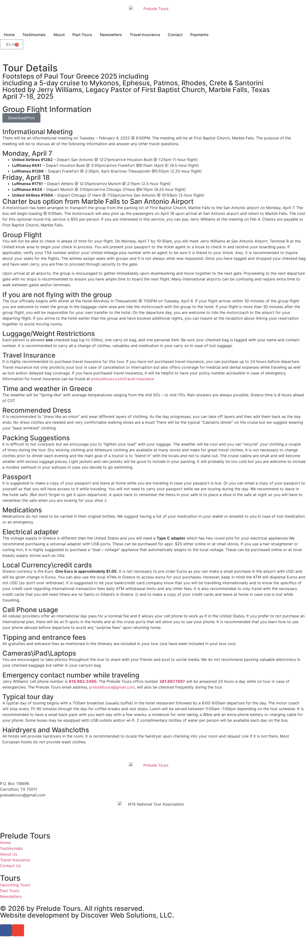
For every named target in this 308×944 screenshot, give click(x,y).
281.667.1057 (172, 681)
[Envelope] (18, 930)
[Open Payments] (212, 34)
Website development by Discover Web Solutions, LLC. (87, 915)
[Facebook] (6, 930)
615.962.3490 (82, 681)
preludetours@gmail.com (112, 687)
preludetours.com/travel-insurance (122, 378)
